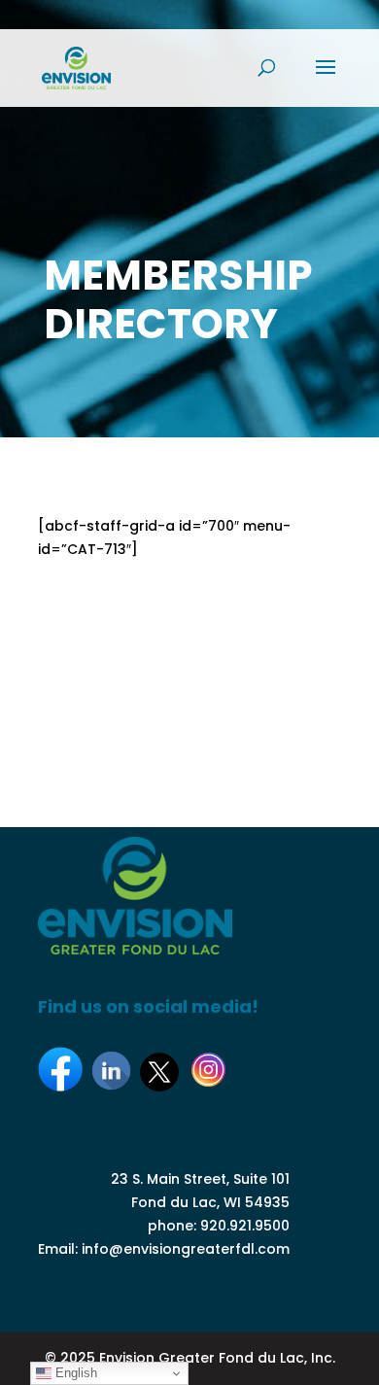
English (74, 1373)
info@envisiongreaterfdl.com (186, 1249)
